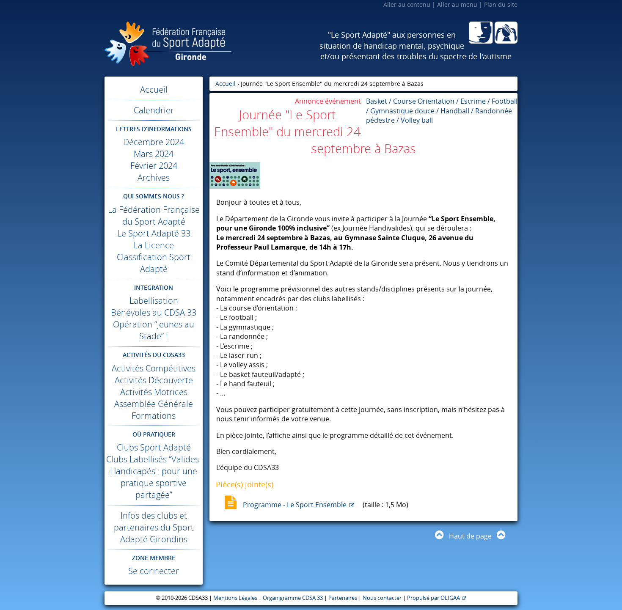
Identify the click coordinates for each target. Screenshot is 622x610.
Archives (154, 177)
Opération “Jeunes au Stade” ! (153, 330)
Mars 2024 (153, 153)
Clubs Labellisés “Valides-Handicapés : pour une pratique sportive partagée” (153, 476)
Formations (154, 415)
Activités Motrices (153, 392)
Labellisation (153, 300)
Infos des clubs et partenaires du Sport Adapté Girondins (154, 527)
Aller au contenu (406, 4)
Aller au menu (457, 4)
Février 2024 (153, 165)
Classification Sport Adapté (153, 263)
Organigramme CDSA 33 (293, 598)
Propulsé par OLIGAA (433, 598)
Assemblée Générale (153, 403)
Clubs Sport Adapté (154, 447)
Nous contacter (382, 598)
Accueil (154, 89)
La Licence (154, 245)
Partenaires (342, 598)
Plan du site (500, 4)
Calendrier (154, 110)
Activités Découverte (154, 380)
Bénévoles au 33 (153, 312)
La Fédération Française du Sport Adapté (154, 215)
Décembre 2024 (153, 142)
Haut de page (470, 536)
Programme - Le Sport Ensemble (295, 504)
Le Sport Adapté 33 (153, 233)
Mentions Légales (235, 598)
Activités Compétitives (153, 368)
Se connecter (153, 571)
